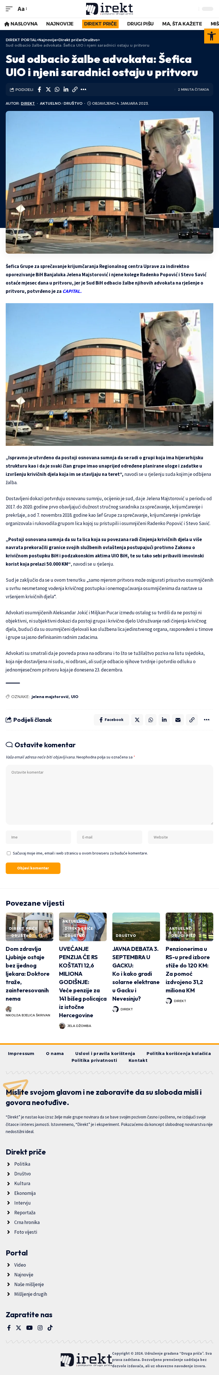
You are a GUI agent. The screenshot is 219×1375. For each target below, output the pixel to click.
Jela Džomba (79, 1026)
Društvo (73, 103)
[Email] (178, 720)
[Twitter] (18, 1328)
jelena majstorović (50, 696)
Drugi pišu (183, 935)
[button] (211, 36)
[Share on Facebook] (39, 89)
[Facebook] (9, 1328)
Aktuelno (50, 103)
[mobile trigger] (10, 8)
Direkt (28, 103)
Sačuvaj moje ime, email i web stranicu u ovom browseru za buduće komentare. (80, 853)
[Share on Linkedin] (66, 89)
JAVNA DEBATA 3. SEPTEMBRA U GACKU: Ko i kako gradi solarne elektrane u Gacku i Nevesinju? (136, 973)
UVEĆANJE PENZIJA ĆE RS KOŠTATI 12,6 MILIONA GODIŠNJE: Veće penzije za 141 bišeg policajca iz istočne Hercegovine (83, 982)
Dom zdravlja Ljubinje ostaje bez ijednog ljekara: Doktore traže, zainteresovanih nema (28, 973)
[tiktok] (50, 1328)
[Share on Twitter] (48, 89)
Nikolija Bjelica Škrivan (28, 1015)
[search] (193, 9)
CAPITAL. (72, 291)
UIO (74, 696)
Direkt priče (23, 928)
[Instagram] (40, 1328)
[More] (84, 89)
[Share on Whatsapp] (57, 89)
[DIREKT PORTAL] (109, 9)
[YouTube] (29, 1328)
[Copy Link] (75, 89)
